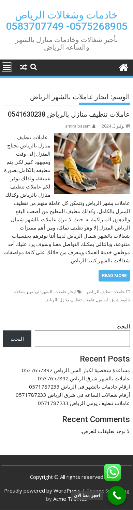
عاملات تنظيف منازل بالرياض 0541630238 (69, 114)
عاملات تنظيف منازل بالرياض (69, 300)
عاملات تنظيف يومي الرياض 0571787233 (84, 403)
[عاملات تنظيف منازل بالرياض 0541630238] (92, 137)
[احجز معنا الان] (116, 495)
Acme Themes (70, 498)
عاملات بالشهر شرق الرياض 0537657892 (84, 378)
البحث (123, 326)
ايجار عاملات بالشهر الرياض (52, 292)
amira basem (78, 126)
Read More (114, 275)
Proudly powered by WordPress (42, 490)
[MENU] (7, 67)
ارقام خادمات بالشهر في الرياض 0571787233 (79, 386)
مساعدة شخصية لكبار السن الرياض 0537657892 (76, 370)
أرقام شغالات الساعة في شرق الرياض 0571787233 (73, 394)
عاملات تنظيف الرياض (105, 292)
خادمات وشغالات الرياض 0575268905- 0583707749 (67, 20)
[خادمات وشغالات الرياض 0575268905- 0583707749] (123, 66)
